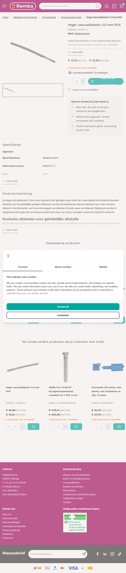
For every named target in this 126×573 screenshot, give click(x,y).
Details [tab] (103, 267)
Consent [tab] (23, 267)
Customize (63, 315)
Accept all (63, 306)
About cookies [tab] (63, 267)
